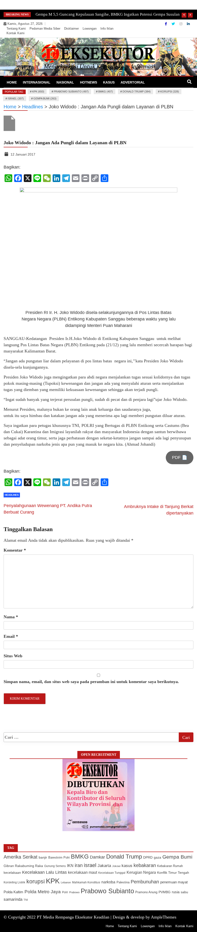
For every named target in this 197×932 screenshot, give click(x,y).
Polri (65, 892)
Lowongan (90, 28)
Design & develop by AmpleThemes (144, 917)
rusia (175, 892)
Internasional (36, 82)
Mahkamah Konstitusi (86, 882)
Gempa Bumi (177, 857)
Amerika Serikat (20, 857)
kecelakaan (12, 872)
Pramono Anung (146, 892)
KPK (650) (38, 91)
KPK (53, 881)
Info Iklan (106, 28)
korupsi (35, 881)
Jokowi (116, 866)
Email (11, 636)
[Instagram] (181, 24)
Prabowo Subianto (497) (71, 91)
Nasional (65, 82)
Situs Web (13, 655)
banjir (43, 857)
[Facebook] (166, 24)
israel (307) (16, 98)
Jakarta (104, 865)
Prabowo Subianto (107, 891)
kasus (127, 865)
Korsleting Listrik (14, 882)
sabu (184, 892)
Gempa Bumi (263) (44, 98)
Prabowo (74, 892)
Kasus (109, 82)
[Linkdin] (188, 24)
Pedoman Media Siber (45, 28)
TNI (26, 899)
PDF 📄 (179, 457)
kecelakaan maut (82, 872)
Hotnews (88, 82)
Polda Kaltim (13, 892)
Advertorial (133, 82)
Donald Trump (124, 856)
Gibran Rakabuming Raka (23, 866)
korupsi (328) (169, 91)
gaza (157, 857)
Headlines (12, 495)
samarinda (13, 899)
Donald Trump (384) (137, 91)
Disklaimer (71, 28)
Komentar (15, 550)
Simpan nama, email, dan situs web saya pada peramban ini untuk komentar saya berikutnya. (91, 681)
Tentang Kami (16, 28)
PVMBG (165, 892)
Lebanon (66, 882)
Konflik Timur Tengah (173, 872)
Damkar (97, 857)
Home (12, 82)
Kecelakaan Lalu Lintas (44, 872)
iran (79, 865)
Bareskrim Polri (59, 857)
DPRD (148, 857)
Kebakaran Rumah (170, 866)
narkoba (108, 882)
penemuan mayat (174, 882)
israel (90, 865)
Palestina (123, 882)
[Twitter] (174, 24)
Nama (11, 616)
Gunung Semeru (55, 865)
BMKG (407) (105, 91)
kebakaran (145, 865)
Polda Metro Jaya (43, 891)
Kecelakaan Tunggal (111, 872)
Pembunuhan (145, 881)
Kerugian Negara (141, 872)
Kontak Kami (15, 33)
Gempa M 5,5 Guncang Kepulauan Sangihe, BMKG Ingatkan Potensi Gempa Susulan (108, 14)
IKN (70, 866)
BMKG (80, 856)
